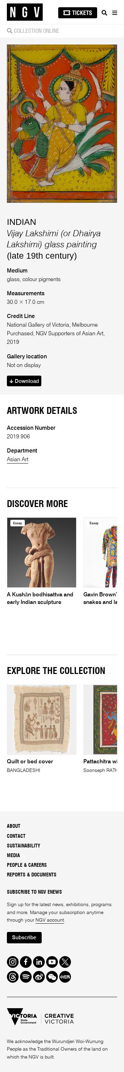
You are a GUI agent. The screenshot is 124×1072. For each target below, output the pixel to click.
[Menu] (114, 13)
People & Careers (27, 865)
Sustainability (23, 846)
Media (13, 855)
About (13, 826)
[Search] (104, 13)
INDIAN (21, 222)
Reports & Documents (31, 875)
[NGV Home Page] (25, 12)
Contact (16, 836)
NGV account (49, 920)
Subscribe (24, 937)
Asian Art (17, 460)
